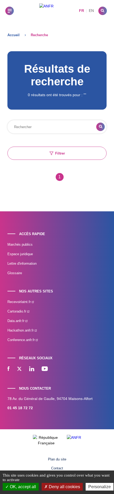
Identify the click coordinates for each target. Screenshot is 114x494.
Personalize (99, 486)
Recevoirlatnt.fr (19, 302)
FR (81, 10)
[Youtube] (45, 369)
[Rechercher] (102, 11)
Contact (57, 468)
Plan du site (57, 459)
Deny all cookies (64, 486)
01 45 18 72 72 (20, 408)
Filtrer (60, 153)
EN (91, 10)
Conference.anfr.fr (21, 340)
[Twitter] (19, 369)
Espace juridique (20, 254)
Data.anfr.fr (16, 321)
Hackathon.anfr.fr (21, 330)
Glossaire (14, 273)
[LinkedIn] (31, 369)
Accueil (13, 35)
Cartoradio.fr (17, 311)
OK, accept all (22, 486)
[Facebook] (8, 369)
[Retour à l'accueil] (46, 10)
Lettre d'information (22, 263)
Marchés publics (20, 244)
